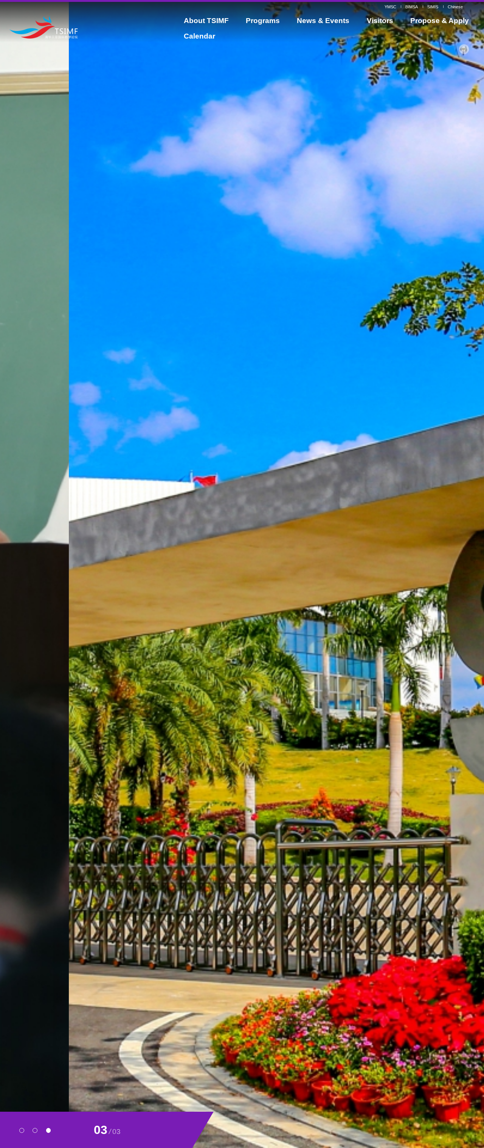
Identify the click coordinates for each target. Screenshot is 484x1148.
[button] (21, 1130)
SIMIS (432, 7)
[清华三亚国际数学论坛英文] (69, 27)
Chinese (455, 7)
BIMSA (411, 7)
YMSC (390, 7)
